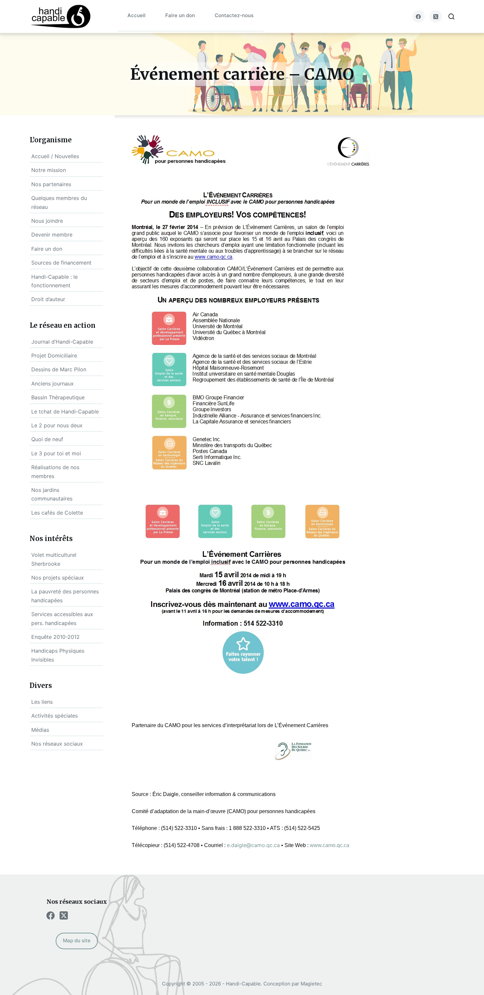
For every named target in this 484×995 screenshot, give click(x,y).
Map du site (77, 940)
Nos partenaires (51, 184)
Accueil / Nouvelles (55, 156)
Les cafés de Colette (57, 512)
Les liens (42, 701)
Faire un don (180, 15)
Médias (40, 729)
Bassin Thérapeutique (58, 397)
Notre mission (48, 170)
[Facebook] (418, 16)
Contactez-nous (234, 15)
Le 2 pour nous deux (57, 425)
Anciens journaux (52, 383)
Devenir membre (51, 234)
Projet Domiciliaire (54, 355)
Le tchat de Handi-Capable (65, 411)
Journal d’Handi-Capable (62, 341)
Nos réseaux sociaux (57, 743)
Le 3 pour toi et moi (56, 453)
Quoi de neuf (47, 439)
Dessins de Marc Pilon (58, 369)
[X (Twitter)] (436, 16)
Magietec (311, 984)
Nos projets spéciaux (57, 577)
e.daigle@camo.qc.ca (253, 845)
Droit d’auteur (48, 299)
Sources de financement (61, 262)
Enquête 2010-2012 (55, 637)
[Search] (451, 16)
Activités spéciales (54, 715)
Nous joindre (47, 220)
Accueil (136, 15)
